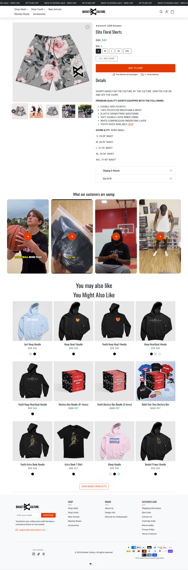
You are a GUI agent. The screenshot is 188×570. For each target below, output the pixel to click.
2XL (127, 51)
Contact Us (147, 517)
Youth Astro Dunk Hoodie (32, 464)
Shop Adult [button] (20, 9)
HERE (131, 124)
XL (119, 51)
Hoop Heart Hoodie (73, 344)
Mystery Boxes (22, 14)
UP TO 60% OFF (7, 3)
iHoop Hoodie (114, 464)
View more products (94, 486)
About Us (109, 508)
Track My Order (149, 521)
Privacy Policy (148, 529)
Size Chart (109, 58)
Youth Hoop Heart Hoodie (114, 344)
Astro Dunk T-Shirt (74, 464)
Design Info (110, 512)
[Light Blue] (30, 354)
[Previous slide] (14, 293)
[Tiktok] (38, 554)
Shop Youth (73, 512)
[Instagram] (33, 554)
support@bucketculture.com (32, 530)
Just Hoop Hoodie (32, 344)
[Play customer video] (28, 236)
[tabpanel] (94, 395)
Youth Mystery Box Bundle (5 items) (114, 404)
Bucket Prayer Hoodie (155, 464)
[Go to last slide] (13, 111)
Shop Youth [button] (37, 9)
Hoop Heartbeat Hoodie (155, 344)
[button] (161, 11)
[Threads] (43, 554)
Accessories (39, 14)
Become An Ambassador (116, 517)
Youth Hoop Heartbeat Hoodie (32, 404)
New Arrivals (54, 9)
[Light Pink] (159, 354)
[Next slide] (91, 111)
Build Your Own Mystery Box (155, 404)
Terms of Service (149, 534)
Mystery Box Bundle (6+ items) (73, 404)
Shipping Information (151, 508)
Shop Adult (73, 508)
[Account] (166, 11)
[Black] (34, 354)
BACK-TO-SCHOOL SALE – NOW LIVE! (36, 3)
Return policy (148, 525)
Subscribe (48, 515)
